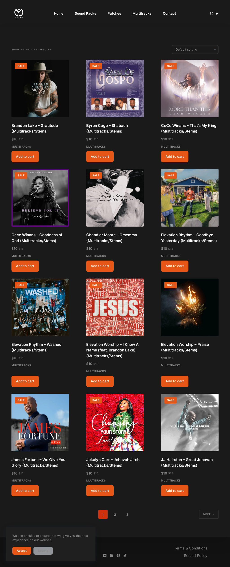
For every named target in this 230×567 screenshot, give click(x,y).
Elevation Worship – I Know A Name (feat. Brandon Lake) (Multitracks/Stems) (112, 350)
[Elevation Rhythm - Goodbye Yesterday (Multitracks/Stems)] (190, 198)
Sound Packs (85, 13)
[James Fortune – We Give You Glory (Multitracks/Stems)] (40, 422)
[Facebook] (118, 555)
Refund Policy (195, 555)
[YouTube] (104, 555)
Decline (43, 550)
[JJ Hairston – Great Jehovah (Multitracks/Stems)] (190, 422)
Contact (169, 13)
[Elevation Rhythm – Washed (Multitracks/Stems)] (40, 307)
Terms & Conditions (190, 548)
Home (58, 13)
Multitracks (142, 13)
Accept (22, 550)
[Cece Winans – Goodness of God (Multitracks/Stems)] (40, 198)
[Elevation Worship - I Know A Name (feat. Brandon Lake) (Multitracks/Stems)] (115, 307)
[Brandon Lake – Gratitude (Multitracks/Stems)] (40, 88)
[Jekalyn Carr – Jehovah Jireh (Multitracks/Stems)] (115, 422)
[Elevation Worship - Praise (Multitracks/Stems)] (190, 307)
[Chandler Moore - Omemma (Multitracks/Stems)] (115, 198)
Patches (114, 13)
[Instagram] (111, 555)
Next (206, 514)
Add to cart (25, 156)
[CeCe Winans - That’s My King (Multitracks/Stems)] (190, 88)
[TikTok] (125, 555)
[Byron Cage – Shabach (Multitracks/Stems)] (115, 88)
